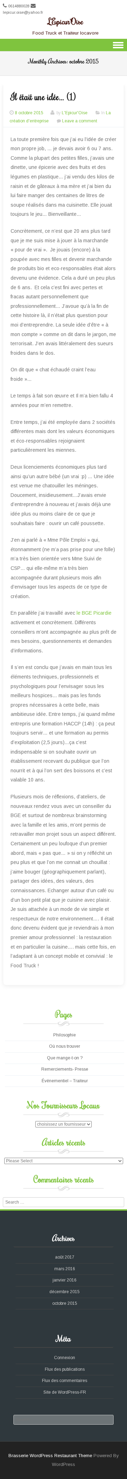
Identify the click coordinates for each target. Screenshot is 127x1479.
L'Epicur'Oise (65, 21)
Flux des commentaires (64, 1380)
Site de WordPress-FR (64, 1392)
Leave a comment (79, 120)
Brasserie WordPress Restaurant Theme (50, 1455)
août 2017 (64, 1257)
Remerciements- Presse (64, 1069)
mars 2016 (64, 1268)
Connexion (64, 1357)
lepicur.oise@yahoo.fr (23, 12)
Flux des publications (65, 1369)
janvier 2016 (65, 1280)
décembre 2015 (64, 1291)
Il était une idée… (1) (43, 97)
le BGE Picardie (93, 613)
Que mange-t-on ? (65, 1057)
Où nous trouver (64, 1046)
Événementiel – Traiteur (65, 1080)
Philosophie (64, 1035)
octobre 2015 (64, 1303)
